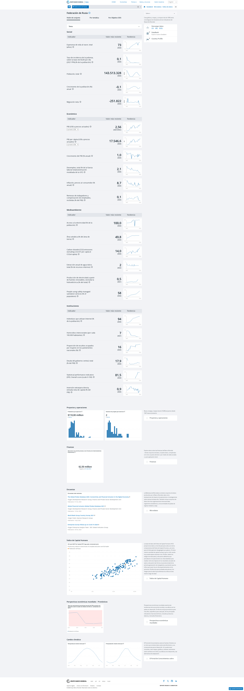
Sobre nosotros (159, 2)
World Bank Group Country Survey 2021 (81, 515)
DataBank (150, 7)
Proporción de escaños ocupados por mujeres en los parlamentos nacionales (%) (80, 348)
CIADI (108, 681)
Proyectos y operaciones (159, 418)
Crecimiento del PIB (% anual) (78, 156)
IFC (99, 681)
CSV (153, 28)
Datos (87, 2)
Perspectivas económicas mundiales (159, 621)
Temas (133, 2)
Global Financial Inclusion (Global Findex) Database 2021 (86, 506)
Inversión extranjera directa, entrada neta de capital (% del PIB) (79, 390)
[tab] (73, 18)
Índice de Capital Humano (159, 578)
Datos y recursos (145, 2)
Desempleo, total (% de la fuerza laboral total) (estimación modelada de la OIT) (80, 170)
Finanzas (153, 462)
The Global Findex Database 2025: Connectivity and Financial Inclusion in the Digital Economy (98, 497)
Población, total (73, 74)
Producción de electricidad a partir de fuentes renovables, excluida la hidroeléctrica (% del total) (80, 280)
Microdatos (157, 7)
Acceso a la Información (82, 685)
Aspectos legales (71, 685)
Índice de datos (168, 7)
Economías (123, 2)
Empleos (92, 685)
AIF (96, 681)
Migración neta (73, 102)
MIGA (103, 681)
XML (156, 28)
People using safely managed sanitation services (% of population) (78, 294)
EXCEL (161, 28)
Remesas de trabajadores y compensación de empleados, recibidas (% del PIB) (79, 198)
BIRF (92, 681)
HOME (114, 2)
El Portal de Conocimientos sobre (162, 658)
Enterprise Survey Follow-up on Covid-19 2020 (83, 525)
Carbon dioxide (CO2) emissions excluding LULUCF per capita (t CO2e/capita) (79, 252)
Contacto (99, 685)
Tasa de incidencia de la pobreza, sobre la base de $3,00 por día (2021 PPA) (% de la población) (80, 60)
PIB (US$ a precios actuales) (78, 127)
